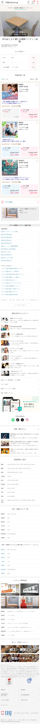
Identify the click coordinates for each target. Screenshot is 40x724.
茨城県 (25, 464)
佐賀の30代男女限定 (6, 237)
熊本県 (16, 500)
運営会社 (3, 689)
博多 (8, 514)
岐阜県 (16, 472)
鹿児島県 (29, 500)
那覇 (8, 537)
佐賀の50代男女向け (6, 243)
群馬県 (33, 464)
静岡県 (13, 472)
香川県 (9, 496)
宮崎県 (24, 500)
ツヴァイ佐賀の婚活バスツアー (9, 291)
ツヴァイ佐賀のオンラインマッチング (11, 283)
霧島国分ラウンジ (28, 631)
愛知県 (9, 472)
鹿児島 (9, 534)
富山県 (9, 488)
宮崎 (8, 530)
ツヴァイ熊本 (10, 619)
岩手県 (9, 480)
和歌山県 (29, 468)
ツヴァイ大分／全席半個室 (21, 623)
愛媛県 (13, 496)
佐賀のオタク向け (6, 252)
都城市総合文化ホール (25, 627)
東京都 (9, 464)
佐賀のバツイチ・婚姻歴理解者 (9, 246)
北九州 (14, 514)
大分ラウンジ (10, 623)
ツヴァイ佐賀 (10, 615)
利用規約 (23, 689)
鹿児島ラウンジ (20, 631)
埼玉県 (21, 464)
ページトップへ (20, 305)
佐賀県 (13, 500)
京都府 (13, 468)
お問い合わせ (24, 700)
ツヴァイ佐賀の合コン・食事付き (10, 271)
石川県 (13, 488)
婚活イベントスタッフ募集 (8, 388)
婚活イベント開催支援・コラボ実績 (10, 380)
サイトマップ (4, 705)
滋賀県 (20, 468)
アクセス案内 (8, 202)
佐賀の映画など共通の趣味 (8, 249)
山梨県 (13, 484)
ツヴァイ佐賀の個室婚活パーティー (10, 286)
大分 (8, 526)
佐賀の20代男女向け (6, 254)
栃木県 (29, 464)
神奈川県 (13, 464)
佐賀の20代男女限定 (6, 234)
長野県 (16, 484)
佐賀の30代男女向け (6, 260)
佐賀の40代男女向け (6, 240)
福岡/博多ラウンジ (12, 611)
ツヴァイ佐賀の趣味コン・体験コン (10, 277)
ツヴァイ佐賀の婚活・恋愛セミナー (10, 288)
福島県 (16, 480)
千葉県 (18, 464)
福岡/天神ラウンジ (21, 611)
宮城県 (13, 480)
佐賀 (8, 518)
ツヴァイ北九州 (31, 611)
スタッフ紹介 (4, 384)
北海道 (9, 476)
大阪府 (9, 468)
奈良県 (24, 468)
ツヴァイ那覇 (10, 635)
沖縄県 (33, 500)
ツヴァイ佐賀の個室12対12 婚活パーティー (12, 274)
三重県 (20, 472)
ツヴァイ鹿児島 (11, 631)
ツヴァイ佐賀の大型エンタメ (9, 280)
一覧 (38, 429)
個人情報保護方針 (25, 695)
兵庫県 (16, 468)
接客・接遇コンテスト (7, 393)
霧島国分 (13, 534)
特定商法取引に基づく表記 (5, 694)
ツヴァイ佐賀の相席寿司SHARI (9, 294)
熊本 (8, 522)
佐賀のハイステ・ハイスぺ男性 (9, 231)
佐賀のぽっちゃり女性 (7, 257)
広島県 (13, 492)
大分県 (20, 500)
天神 (11, 514)
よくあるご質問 (5, 700)
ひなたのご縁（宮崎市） (13, 627)
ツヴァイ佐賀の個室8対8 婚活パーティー (12, 268)
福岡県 (9, 500)
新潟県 (9, 484)
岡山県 (9, 492)
